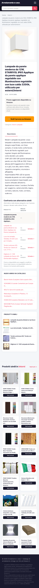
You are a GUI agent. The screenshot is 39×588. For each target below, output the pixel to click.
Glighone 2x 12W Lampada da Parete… (22, 344)
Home (4, 15)
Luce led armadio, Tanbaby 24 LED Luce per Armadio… (11, 239)
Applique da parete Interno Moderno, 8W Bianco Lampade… (9, 542)
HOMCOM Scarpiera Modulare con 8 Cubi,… (19, 300)
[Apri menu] (35, 2)
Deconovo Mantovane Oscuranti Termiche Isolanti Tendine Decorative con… (27, 420)
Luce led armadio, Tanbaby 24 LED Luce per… (27, 512)
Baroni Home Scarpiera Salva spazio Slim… (18, 279)
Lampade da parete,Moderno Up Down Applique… (22, 321)
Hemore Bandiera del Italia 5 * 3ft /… (27, 479)
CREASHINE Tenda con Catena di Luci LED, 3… (28, 450)
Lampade (19, 124)
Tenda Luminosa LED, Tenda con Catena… (20, 337)
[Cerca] (34, 8)
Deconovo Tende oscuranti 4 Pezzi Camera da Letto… (27, 542)
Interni (10, 15)
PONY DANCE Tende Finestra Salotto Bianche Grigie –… (9, 390)
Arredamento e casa (11, 3)
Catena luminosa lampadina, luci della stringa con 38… (9, 512)
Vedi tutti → (33, 367)
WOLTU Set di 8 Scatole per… (14, 290)
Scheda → (31, 229)
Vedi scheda (10, 395)
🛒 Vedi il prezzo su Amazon (19, 119)
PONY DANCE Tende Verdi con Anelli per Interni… (27, 390)
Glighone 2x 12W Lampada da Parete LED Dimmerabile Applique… (11, 256)
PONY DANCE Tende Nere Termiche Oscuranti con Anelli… (9, 450)
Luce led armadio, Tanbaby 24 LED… (21, 328)
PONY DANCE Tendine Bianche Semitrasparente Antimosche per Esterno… (10, 481)
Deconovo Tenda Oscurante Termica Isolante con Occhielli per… (9, 420)
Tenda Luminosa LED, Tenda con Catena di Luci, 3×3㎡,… (10, 247)
